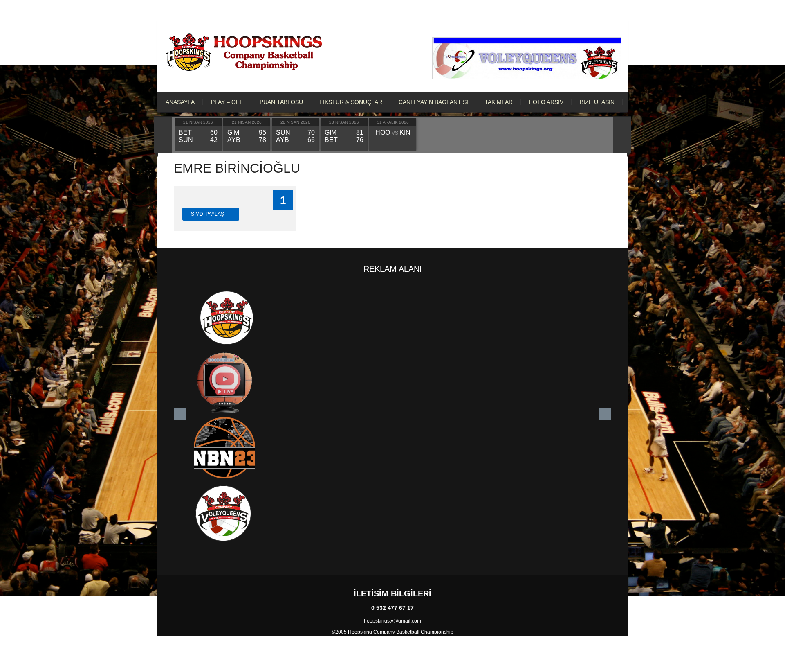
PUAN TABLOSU (281, 102)
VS (392, 133)
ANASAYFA (180, 102)
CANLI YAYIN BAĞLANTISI (433, 102)
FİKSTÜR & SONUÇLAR (350, 102)
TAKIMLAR (498, 102)
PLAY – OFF (227, 102)
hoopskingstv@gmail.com (392, 621)
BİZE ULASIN (597, 102)
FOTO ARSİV (546, 102)
